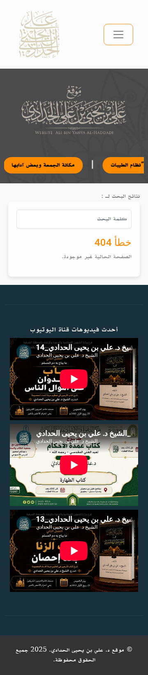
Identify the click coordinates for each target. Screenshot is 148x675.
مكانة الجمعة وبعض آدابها (32, 165)
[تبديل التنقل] (118, 34)
